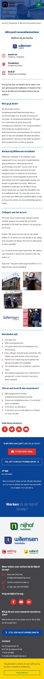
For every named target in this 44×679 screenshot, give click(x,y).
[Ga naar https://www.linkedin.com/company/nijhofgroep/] (29, 602)
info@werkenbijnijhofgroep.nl (14, 656)
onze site (26, 193)
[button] (22, 452)
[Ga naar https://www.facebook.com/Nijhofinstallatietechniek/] (13, 602)
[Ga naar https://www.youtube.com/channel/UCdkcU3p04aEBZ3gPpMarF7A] (21, 602)
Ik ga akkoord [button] (22, 673)
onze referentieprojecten (31, 200)
